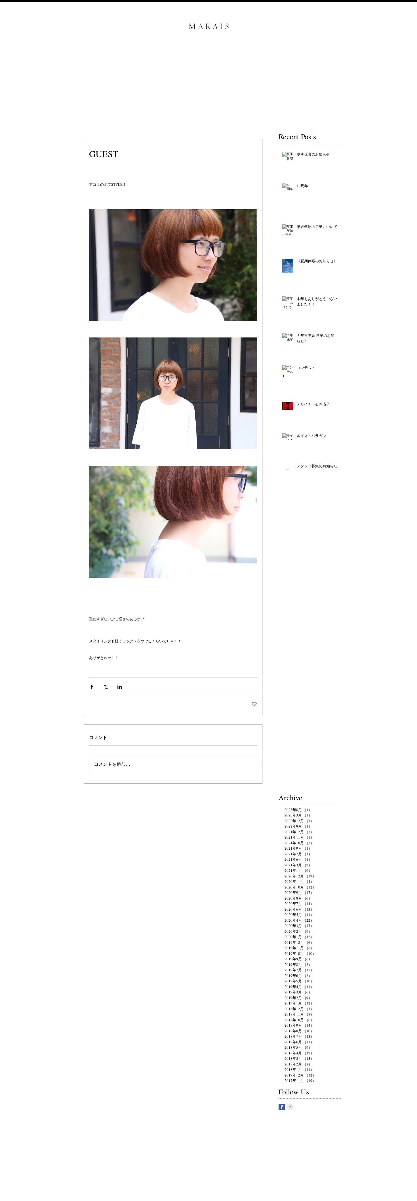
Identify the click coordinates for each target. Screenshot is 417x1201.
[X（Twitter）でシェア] (105, 686)
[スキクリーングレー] (290, 1107)
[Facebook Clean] (299, 1197)
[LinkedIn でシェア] (119, 686)
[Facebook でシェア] (91, 686)
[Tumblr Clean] (307, 1197)
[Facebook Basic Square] (282, 1107)
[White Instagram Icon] (314, 1197)
